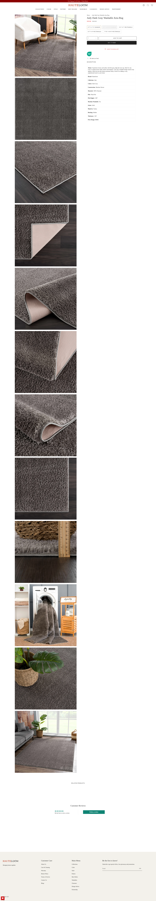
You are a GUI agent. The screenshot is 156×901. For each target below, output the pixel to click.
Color (73, 867)
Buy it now (112, 42)
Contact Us (44, 880)
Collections (74, 864)
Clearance (74, 883)
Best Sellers (75, 877)
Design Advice (75, 886)
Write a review (93, 812)
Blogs (42, 883)
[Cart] (152, 5)
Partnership (75, 889)
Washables (74, 880)
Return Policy (44, 873)
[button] (148, 5)
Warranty (43, 870)
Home (88, 15)
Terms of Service (45, 877)
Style (73, 870)
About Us (43, 864)
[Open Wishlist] (3, 898)
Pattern (73, 873)
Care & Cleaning (45, 867)
